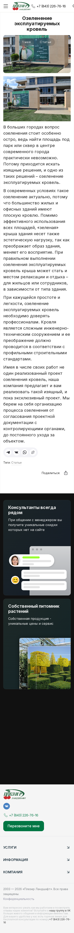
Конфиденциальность (18, 899)
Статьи (16, 462)
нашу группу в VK (60, 910)
